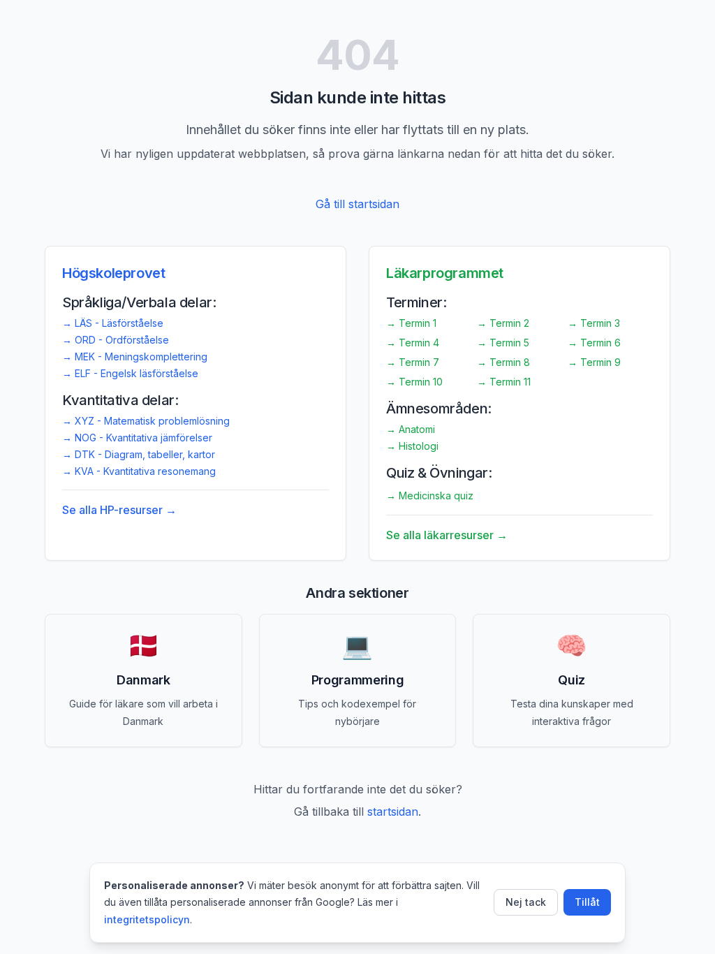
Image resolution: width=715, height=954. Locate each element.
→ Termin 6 (594, 342)
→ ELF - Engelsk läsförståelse (130, 373)
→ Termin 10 (414, 382)
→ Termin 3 (594, 323)
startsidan (392, 812)
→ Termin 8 (503, 362)
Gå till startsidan (357, 204)
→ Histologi (412, 446)
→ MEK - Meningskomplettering (134, 356)
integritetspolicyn (147, 919)
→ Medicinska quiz (429, 495)
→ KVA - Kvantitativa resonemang (139, 471)
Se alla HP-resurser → (119, 510)
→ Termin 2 (503, 323)
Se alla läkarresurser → (447, 535)
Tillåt (587, 902)
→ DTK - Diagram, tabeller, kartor (138, 454)
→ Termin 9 (594, 362)
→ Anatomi (410, 429)
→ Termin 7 (412, 362)
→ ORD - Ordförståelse (115, 340)
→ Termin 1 (411, 323)
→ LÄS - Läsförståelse (112, 323)
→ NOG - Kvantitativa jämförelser (137, 437)
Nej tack (526, 902)
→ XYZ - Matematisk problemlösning (146, 421)
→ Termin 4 (412, 342)
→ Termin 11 (504, 382)
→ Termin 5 (503, 342)
